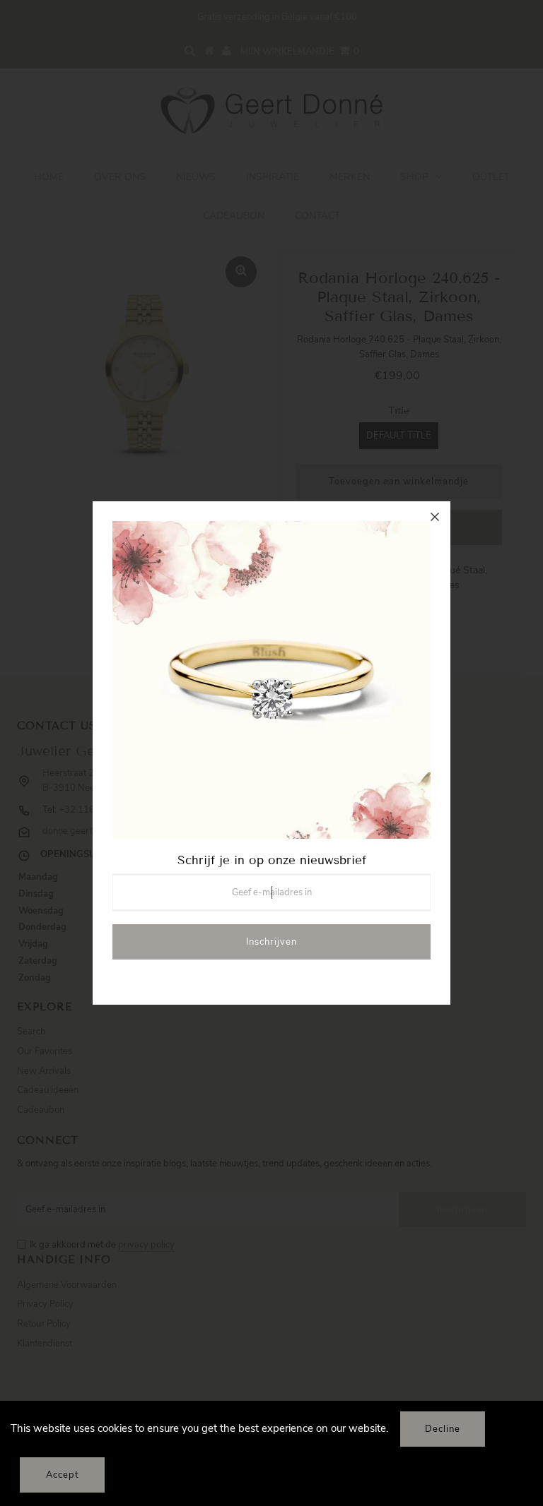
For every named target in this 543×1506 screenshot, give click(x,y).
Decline (442, 1429)
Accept (62, 1475)
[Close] (434, 516)
